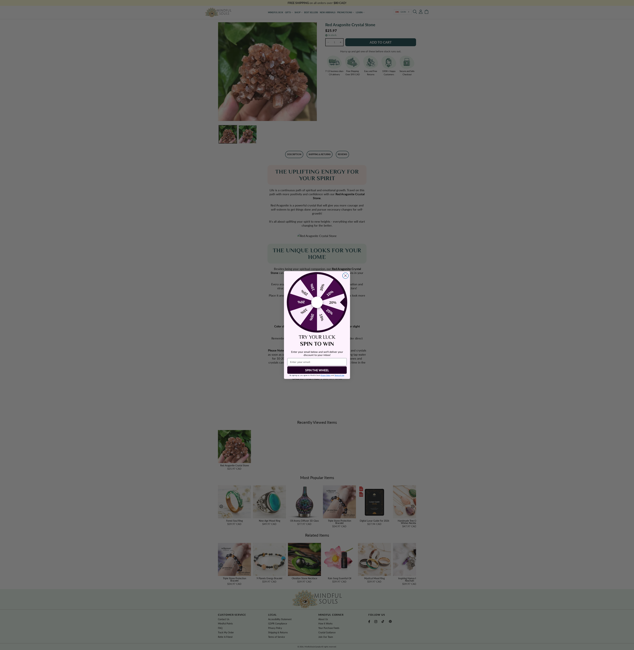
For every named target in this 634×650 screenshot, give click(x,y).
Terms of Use (339, 375)
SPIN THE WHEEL (317, 370)
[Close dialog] (345, 276)
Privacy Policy (326, 375)
